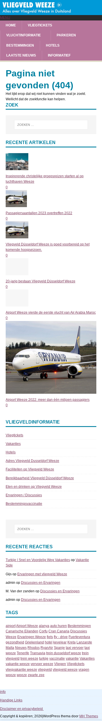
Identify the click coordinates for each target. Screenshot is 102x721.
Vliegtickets (40, 25)
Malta (10, 648)
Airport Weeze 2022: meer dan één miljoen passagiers (48, 400)
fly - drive (61, 637)
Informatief (59, 55)
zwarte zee (36, 675)
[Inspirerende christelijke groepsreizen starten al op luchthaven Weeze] (17, 167)
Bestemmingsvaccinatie (24, 504)
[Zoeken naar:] (51, 125)
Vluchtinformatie (23, 35)
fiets (50, 637)
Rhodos (33, 648)
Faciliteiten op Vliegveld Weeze (30, 469)
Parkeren (66, 35)
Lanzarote (84, 642)
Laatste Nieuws (21, 55)
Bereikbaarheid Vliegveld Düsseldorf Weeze (40, 478)
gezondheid (15, 642)
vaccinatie (57, 658)
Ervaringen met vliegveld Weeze (42, 574)
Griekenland (34, 642)
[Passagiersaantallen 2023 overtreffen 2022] (16, 204)
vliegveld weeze (65, 670)
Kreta (71, 642)
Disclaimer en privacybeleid (22, 709)
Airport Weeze (27, 626)
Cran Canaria (58, 631)
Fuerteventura (79, 637)
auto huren (58, 626)
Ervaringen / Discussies (24, 495)
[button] (5, 18)
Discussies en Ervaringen (40, 583)
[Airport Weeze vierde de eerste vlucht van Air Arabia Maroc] (17, 304)
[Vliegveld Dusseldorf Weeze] (51, 12)
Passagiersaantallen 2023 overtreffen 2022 (39, 213)
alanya (44, 626)
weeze (22, 675)
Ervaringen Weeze (31, 637)
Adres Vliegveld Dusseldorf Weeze (32, 461)
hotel (48, 642)
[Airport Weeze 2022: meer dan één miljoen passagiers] (51, 391)
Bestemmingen (20, 45)
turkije (43, 658)
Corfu (43, 631)
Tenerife (23, 653)
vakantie (72, 658)
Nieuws (21, 648)
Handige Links (11, 700)
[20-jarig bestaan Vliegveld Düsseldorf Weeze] (17, 272)
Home (11, 25)
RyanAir (47, 648)
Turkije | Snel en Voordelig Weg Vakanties (38, 560)
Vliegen (60, 664)
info (3, 692)
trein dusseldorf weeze (63, 653)
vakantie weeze (18, 664)
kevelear (60, 642)
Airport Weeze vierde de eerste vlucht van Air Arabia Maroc (51, 312)
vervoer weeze (42, 664)
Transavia (37, 653)
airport (11, 626)
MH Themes (88, 716)
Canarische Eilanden (22, 631)
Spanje (59, 648)
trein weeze (29, 658)
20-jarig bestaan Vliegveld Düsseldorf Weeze (40, 281)
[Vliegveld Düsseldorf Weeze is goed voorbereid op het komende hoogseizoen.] (17, 235)
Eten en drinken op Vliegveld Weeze (34, 487)
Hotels (53, 45)
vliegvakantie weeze (21, 670)
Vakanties (13, 444)
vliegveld (45, 670)
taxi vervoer (75, 648)
